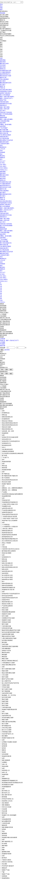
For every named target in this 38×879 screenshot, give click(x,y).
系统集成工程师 (6, 622)
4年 (1, 290)
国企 (1, 154)
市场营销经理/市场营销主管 (10, 502)
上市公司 (2, 149)
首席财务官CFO (6, 443)
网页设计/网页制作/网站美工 (10, 660)
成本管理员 (5, 573)
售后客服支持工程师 (7, 784)
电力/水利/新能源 (5, 95)
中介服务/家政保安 (5, 72)
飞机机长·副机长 (6, 860)
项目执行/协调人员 (7, 604)
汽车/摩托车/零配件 (5, 135)
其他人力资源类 (6, 543)
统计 (3, 581)
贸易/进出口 (3, 105)
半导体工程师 (6, 687)
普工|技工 (2, 84)
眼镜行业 (2, 20)
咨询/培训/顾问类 (5, 324)
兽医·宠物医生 (6, 805)
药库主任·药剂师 (6, 807)
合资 (1, 150)
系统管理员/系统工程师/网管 (10, 646)
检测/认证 (3, 68)
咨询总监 (4, 744)
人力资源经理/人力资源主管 (10, 526)
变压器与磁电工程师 (7, 717)
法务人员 (4, 764)
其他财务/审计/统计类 (8, 589)
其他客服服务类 (6, 786)
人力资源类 (3, 314)
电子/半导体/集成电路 (6, 114)
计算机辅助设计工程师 (8, 662)
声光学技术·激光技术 (8, 866)
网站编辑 (4, 654)
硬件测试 (4, 642)
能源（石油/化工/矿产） (7, 98)
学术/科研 (3, 65)
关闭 (2, 369)
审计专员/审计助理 (7, 577)
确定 (11, 369)
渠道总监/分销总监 (7, 421)
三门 (1, 48)
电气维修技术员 (6, 725)
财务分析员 (5, 569)
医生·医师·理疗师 (7, 795)
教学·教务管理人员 (7, 841)
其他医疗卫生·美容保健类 (9, 815)
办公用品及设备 (4, 138)
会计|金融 (2, 27)
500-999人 (3, 166)
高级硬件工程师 (6, 620)
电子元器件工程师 (7, 689)
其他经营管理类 (6, 461)
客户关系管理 (6, 478)
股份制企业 (3, 147)
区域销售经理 (6, 419)
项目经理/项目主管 (7, 601)
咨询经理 (4, 746)
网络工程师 (5, 658)
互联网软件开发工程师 (8, 618)
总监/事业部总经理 (7, 449)
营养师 (4, 829)
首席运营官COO (6, 439)
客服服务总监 (6, 778)
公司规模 (2, 342)
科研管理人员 (6, 770)
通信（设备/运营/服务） (7, 119)
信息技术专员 (6, 599)
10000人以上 (4, 169)
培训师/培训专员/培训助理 (9, 534)
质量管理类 (3, 311)
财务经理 (4, 561)
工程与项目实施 (6, 626)
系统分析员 (5, 608)
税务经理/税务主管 (7, 583)
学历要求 (2, 344)
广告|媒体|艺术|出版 (5, 30)
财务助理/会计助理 (7, 579)
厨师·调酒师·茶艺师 (7, 827)
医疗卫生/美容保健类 (6, 331)
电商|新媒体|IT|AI (5, 18)
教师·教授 (4, 845)
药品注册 (4, 811)
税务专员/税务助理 (7, 585)
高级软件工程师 (6, 614)
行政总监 (4, 547)
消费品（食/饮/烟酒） (6, 124)
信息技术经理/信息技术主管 (10, 597)
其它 (1, 159)
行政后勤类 (3, 316)
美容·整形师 (5, 803)
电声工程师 (5, 677)
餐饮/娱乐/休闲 (4, 63)
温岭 (1, 49)
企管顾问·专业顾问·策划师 (9, 742)
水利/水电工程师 (6, 727)
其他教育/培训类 (6, 853)
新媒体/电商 (3, 117)
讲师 (3, 847)
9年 (1, 298)
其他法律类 (5, 766)
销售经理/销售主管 (7, 417)
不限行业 (2, 88)
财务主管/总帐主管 (7, 563)
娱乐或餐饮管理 (6, 821)
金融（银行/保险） (5, 107)
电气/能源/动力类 (5, 323)
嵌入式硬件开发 (6, 681)
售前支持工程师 (6, 427)
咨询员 (4, 748)
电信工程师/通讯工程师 (8, 673)
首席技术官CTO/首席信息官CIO (11, 441)
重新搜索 (2, 13)
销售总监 (4, 415)
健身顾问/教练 (6, 851)
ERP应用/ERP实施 (7, 628)
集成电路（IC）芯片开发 (9, 695)
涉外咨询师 (5, 754)
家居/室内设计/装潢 (5, 75)
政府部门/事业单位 (5, 93)
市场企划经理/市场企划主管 (10, 514)
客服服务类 (3, 330)
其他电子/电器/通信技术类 (9, 709)
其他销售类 (5, 433)
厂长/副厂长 (5, 457)
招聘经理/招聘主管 (7, 530)
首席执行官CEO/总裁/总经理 (10, 437)
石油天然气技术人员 (7, 734)
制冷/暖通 (5, 736)
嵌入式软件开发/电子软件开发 (10, 683)
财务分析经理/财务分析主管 (10, 567)
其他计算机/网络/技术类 (9, 664)
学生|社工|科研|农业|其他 (7, 35)
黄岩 (1, 46)
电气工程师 (5, 703)
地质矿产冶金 (6, 870)
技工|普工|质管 (4, 14)
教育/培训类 (3, 335)
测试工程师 (5, 699)
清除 (6, 369)
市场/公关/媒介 (4, 312)
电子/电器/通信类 (5, 321)
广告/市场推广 (4, 128)
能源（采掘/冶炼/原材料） (7, 96)
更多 (1, 9)
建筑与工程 (3, 77)
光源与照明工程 (6, 715)
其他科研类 (5, 774)
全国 (1, 56)
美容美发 (4, 835)
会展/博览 (3, 126)
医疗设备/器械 (4, 129)
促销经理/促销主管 (7, 512)
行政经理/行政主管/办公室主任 (10, 549)
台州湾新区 (3, 41)
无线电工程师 (6, 685)
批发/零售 (3, 122)
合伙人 (4, 447)
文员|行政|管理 (4, 23)
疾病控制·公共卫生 (7, 801)
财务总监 (4, 559)
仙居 (1, 55)
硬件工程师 (5, 624)
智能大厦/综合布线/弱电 (9, 721)
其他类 (2, 337)
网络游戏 (2, 115)
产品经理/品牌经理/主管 (9, 510)
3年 (1, 288)
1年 (1, 284)
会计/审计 (3, 110)
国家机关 (2, 157)
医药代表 (4, 813)
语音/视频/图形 (6, 648)
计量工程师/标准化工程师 (9, 638)
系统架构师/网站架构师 (8, 612)
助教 (3, 849)
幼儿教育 (4, 843)
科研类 (2, 328)
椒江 (1, 42)
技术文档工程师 (6, 697)
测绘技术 (4, 868)
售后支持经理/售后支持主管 (10, 480)
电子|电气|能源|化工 (5, 28)
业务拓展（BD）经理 (8, 431)
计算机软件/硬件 (4, 143)
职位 (1, 6)
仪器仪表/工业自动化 (6, 112)
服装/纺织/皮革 (4, 142)
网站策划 (4, 656)
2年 (1, 286)
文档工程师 (5, 644)
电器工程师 (5, 671)
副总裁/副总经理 (6, 445)
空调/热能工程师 (6, 732)
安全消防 (4, 864)
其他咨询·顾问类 (6, 756)
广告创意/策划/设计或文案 (9, 516)
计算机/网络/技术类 (5, 319)
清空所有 (7, 350)
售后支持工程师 (6, 482)
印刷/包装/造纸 (4, 102)
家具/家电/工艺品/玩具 (6, 140)
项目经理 (4, 467)
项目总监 (4, 465)
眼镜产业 (2, 86)
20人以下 (2, 161)
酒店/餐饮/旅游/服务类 (6, 333)
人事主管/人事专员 (7, 528)
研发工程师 (5, 610)
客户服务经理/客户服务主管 (10, 476)
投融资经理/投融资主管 (8, 587)
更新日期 (2, 345)
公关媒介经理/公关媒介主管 (10, 504)
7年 (1, 295)
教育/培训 (3, 67)
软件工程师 (5, 616)
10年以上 (2, 302)
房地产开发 (3, 100)
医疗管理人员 (6, 790)
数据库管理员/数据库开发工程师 (11, 630)
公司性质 (2, 338)
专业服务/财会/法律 (5, 70)
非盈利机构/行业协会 (6, 91)
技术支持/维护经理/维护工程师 (10, 632)
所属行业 (9, 340)
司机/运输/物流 (4, 79)
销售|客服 (2, 60)
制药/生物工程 (4, 133)
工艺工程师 (5, 675)
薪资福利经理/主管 (7, 536)
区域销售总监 (6, 413)
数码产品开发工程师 (7, 679)
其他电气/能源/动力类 (8, 738)
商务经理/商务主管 (7, 429)
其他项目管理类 (6, 469)
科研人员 (4, 772)
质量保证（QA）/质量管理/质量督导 (12, 488)
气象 (3, 872)
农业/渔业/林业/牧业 (6, 89)
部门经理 (4, 455)
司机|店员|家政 (4, 16)
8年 (1, 297)
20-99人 (2, 163)
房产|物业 (2, 32)
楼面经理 (4, 825)
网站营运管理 (6, 652)
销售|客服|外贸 (4, 25)
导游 (3, 831)
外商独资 (2, 152)
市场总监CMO (6, 500)
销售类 (2, 304)
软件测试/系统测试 (7, 640)
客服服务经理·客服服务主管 (10, 780)
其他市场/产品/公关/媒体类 (9, 520)
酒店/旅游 (3, 62)
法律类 (2, 326)
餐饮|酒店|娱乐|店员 (5, 82)
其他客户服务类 (6, 484)
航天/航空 (3, 81)
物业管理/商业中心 (5, 74)
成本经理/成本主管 (7, 571)
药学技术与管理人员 (7, 799)
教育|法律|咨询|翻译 (5, 34)
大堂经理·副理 (6, 823)
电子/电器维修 (6, 691)
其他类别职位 (6, 878)
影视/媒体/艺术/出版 (6, 103)
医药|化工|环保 (4, 21)
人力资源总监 (6, 524)
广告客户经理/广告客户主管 (10, 518)
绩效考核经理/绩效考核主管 (10, 538)
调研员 (4, 750)
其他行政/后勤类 (6, 553)
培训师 (4, 752)
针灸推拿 (4, 809)
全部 (1, 37)
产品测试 (4, 492)
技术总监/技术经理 (7, 595)
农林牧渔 (4, 876)
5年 (1, 291)
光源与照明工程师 (7, 693)
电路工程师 (5, 719)
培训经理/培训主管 (7, 532)
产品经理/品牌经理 (7, 606)
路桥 (1, 44)
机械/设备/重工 (4, 136)
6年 (1, 293)
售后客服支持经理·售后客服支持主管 (12, 782)
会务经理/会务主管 (7, 508)
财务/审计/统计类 (5, 318)
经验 (1, 8)
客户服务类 (3, 309)
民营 (1, 145)
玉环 (1, 51)
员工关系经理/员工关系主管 (10, 541)
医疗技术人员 (6, 792)
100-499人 (3, 164)
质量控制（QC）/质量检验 (9, 490)
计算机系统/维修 (4, 121)
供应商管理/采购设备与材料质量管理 (12, 494)
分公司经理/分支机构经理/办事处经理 (12, 453)
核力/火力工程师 (6, 729)
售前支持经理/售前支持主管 (10, 425)
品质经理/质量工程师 (8, 634)
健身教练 (4, 833)
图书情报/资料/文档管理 (9, 551)
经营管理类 (3, 305)
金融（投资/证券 (4, 109)
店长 (3, 459)
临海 (1, 39)
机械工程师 (5, 701)
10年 (1, 300)
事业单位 (2, 156)
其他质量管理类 (6, 496)
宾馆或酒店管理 (6, 819)
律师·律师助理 (6, 760)
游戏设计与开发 (6, 650)
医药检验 (4, 797)
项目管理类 (3, 307)
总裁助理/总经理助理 (8, 451)
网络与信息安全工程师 (8, 636)
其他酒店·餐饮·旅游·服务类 (9, 837)
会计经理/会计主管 (7, 565)
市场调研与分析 (6, 506)
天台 (1, 53)
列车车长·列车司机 (7, 862)
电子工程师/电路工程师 (8, 669)
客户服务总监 (6, 473)
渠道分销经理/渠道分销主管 (10, 423)
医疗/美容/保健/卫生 (6, 131)
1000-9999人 (4, 168)
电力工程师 (5, 723)
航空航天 (4, 857)
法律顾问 (4, 762)
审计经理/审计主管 (7, 575)
